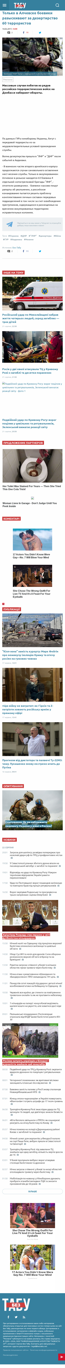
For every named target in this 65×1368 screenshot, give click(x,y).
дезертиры (46, 236)
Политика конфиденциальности (43, 1350)
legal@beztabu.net (39, 1346)
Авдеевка (17, 239)
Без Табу (17, 247)
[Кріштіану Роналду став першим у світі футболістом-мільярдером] (32, 916)
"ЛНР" (33, 236)
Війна (58, 236)
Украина (14, 236)
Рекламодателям (10, 1355)
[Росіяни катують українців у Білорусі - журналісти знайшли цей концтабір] (32, 1041)
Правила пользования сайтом (16, 1350)
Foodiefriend (32, 1278)
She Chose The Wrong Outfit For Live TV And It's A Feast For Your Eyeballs (32, 1233)
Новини (30, 239)
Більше (32, 1191)
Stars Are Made (32, 1239)
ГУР (6, 239)
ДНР (24, 236)
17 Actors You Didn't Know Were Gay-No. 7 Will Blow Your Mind (32, 1273)
